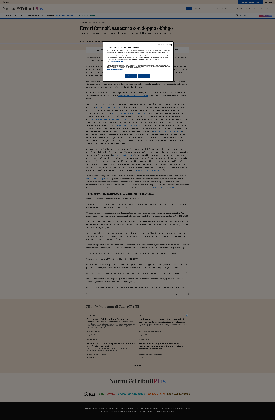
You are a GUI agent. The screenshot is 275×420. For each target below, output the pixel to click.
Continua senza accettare (164, 44)
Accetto (144, 76)
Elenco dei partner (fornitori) (115, 69)
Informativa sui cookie (117, 61)
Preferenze (131, 76)
